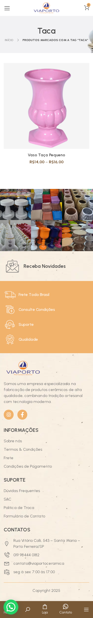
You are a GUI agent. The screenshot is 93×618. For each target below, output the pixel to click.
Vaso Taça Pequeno (46, 155)
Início (9, 40)
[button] (10, 607)
